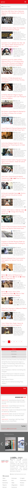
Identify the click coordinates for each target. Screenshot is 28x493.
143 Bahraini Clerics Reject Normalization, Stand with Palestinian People (13, 29)
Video (12, 482)
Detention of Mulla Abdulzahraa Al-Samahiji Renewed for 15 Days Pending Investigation (12, 80)
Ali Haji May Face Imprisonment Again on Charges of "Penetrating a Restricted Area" (13, 362)
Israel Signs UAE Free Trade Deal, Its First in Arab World (13, 420)
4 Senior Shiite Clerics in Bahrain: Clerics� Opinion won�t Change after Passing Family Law (13, 211)
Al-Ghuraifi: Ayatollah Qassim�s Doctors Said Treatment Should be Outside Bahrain (13, 195)
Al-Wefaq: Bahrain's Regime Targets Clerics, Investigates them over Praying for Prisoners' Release (13, 96)
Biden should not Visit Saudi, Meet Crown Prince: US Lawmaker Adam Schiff (13, 415)
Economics (14, 351)
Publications (9, 434)
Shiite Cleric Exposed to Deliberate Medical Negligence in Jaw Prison (14, 309)
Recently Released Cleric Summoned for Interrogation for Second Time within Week (13, 260)
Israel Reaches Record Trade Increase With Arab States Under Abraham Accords (13, 402)
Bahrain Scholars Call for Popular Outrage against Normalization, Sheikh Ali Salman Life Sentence (13, 161)
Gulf (24, 397)
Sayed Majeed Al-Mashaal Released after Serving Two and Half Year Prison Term (13, 129)
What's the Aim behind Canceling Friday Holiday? (12, 382)
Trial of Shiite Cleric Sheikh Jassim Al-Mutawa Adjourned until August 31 (12, 324)
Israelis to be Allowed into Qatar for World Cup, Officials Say (14, 410)
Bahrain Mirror (3, 2)
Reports (14, 349)
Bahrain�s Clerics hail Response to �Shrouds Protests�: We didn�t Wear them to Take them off (13, 276)
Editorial (5, 480)
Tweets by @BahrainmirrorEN (8, 428)
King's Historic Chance (7, 379)
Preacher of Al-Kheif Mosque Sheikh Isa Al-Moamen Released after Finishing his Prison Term (13, 243)
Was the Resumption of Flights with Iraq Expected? (12, 366)
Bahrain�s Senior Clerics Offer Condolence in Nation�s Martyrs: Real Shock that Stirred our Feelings (12, 293)
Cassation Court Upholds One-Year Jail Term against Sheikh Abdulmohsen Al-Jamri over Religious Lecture (13, 44)
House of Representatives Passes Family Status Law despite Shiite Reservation (13, 227)
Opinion (22, 485)
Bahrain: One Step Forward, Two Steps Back (14, 359)
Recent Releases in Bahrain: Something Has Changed (14, 370)
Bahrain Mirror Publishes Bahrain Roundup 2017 (10, 441)
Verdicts (14, 356)
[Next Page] (19, 341)
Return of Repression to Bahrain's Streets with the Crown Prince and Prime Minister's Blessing (13, 375)
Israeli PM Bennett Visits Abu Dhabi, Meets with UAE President (13, 406)
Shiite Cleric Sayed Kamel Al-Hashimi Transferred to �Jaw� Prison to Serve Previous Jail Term (13, 178)
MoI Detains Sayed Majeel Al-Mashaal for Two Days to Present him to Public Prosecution (13, 113)
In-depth (22, 478)
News (4, 478)
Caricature (14, 487)
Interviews (14, 354)
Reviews (22, 482)
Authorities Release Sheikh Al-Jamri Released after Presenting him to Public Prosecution (13, 145)
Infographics (14, 485)
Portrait (4, 487)
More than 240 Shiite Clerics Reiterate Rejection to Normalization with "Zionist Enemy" (12, 13)
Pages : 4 (4, 341)
